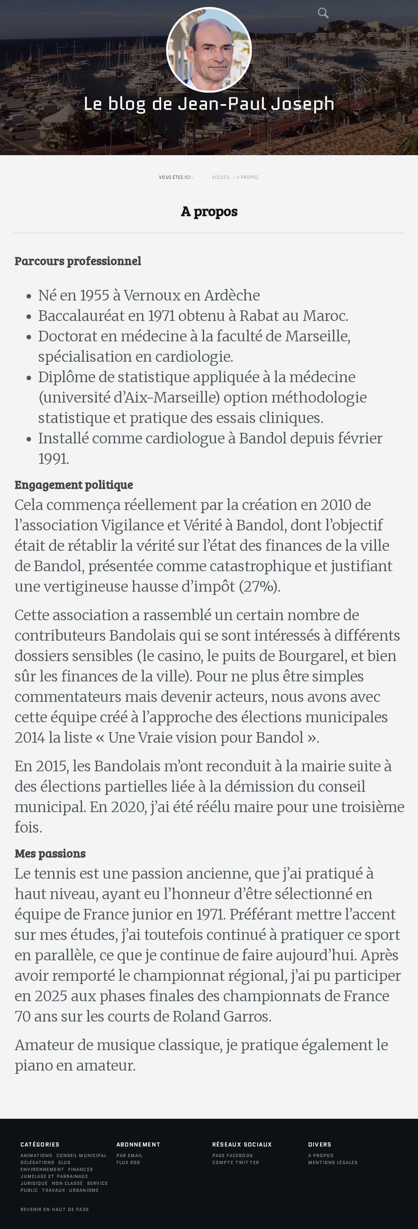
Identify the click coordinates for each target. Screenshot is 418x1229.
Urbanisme (84, 1190)
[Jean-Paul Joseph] (209, 145)
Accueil (221, 177)
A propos (321, 1155)
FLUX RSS (128, 1162)
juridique (34, 1183)
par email (129, 1155)
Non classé (67, 1183)
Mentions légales (333, 1162)
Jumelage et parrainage (54, 1176)
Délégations (37, 1162)
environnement (42, 1169)
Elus (64, 1162)
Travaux (53, 1190)
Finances (80, 1169)
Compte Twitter (235, 1162)
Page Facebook (232, 1155)
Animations (36, 1155)
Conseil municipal (81, 1155)
